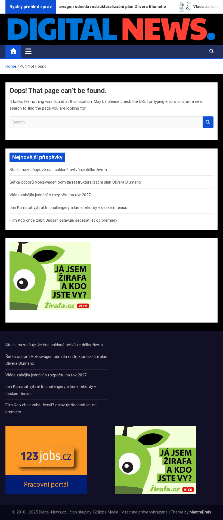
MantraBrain (200, 512)
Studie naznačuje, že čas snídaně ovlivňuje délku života (58, 169)
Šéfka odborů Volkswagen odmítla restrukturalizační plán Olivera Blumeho (75, 182)
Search (208, 122)
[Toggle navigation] (28, 51)
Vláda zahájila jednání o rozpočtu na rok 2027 (50, 195)
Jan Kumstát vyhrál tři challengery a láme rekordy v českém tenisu (68, 207)
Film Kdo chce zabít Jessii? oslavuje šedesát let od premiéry (63, 220)
